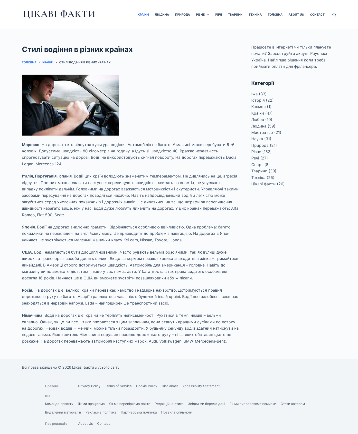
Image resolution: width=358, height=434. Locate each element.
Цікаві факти (263, 183)
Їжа (254, 93)
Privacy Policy (89, 386)
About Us (296, 14)
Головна (275, 14)
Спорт (257, 164)
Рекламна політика (100, 412)
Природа (182, 14)
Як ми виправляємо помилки (252, 404)
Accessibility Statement (201, 386)
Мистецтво (262, 132)
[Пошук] (334, 15)
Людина (162, 14)
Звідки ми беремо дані (206, 404)
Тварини (235, 14)
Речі (218, 14)
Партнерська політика (139, 412)
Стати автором (293, 404)
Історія (258, 100)
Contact (317, 14)
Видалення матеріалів (63, 412)
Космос (258, 106)
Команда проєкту (59, 404)
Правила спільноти (176, 412)
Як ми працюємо (91, 404)
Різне (200, 14)
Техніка (255, 14)
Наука (257, 138)
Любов (257, 119)
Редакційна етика (169, 404)
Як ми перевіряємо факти (129, 404)
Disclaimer (170, 386)
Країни (143, 14)
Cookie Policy (146, 386)
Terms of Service (118, 386)
